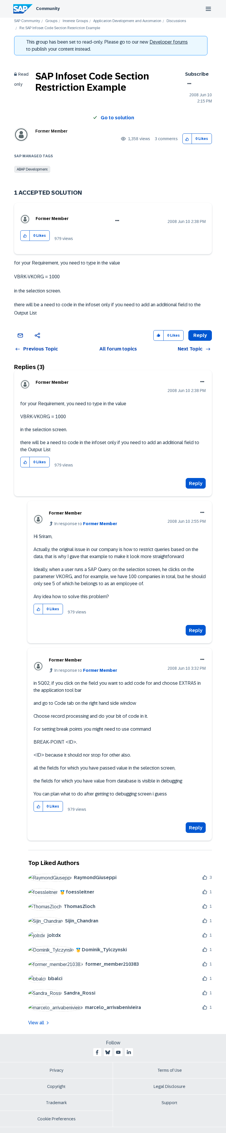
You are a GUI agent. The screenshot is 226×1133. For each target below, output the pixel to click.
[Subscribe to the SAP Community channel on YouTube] (118, 1052)
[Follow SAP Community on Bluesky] (107, 1052)
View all (36, 1022)
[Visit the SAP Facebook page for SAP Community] (97, 1052)
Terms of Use (169, 1070)
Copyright (56, 1086)
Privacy (56, 1070)
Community (48, 8)
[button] (187, 139)
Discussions (176, 21)
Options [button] (188, 83)
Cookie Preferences (56, 1119)
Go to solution (117, 117)
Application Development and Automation (127, 21)
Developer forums (168, 41)
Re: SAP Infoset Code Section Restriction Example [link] (59, 28)
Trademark (56, 1102)
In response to (85, 523)
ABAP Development (32, 169)
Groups (51, 21)
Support (169, 1102)
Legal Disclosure (169, 1086)
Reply (195, 483)
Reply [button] (200, 335)
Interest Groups (75, 21)
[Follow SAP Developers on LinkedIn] (129, 1052)
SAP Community (27, 21)
